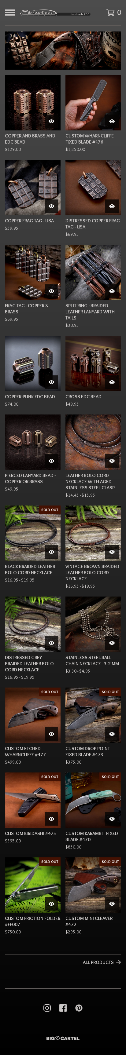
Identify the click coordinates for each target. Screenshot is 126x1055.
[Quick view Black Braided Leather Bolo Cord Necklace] (51, 552)
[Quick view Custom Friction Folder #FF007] (51, 904)
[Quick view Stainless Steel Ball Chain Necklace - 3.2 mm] (112, 643)
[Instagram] (47, 1008)
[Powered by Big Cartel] (63, 1038)
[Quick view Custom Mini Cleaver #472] (112, 904)
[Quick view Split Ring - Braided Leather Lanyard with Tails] (112, 291)
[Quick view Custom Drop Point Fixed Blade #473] (112, 734)
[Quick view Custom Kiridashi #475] (51, 819)
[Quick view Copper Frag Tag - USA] (51, 206)
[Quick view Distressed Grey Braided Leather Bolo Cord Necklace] (51, 643)
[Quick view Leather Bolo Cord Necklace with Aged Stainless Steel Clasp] (112, 461)
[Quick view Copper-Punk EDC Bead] (51, 382)
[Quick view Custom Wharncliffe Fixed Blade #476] (112, 121)
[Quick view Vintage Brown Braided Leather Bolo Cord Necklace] (112, 552)
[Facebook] (63, 1008)
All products (98, 962)
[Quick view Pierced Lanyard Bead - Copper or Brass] (51, 461)
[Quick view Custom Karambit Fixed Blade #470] (112, 819)
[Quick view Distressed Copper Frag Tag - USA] (112, 206)
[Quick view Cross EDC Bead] (112, 382)
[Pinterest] (78, 1008)
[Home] (55, 12)
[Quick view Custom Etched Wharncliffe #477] (51, 734)
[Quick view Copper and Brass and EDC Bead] (51, 121)
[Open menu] (10, 12)
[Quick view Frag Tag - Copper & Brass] (51, 291)
